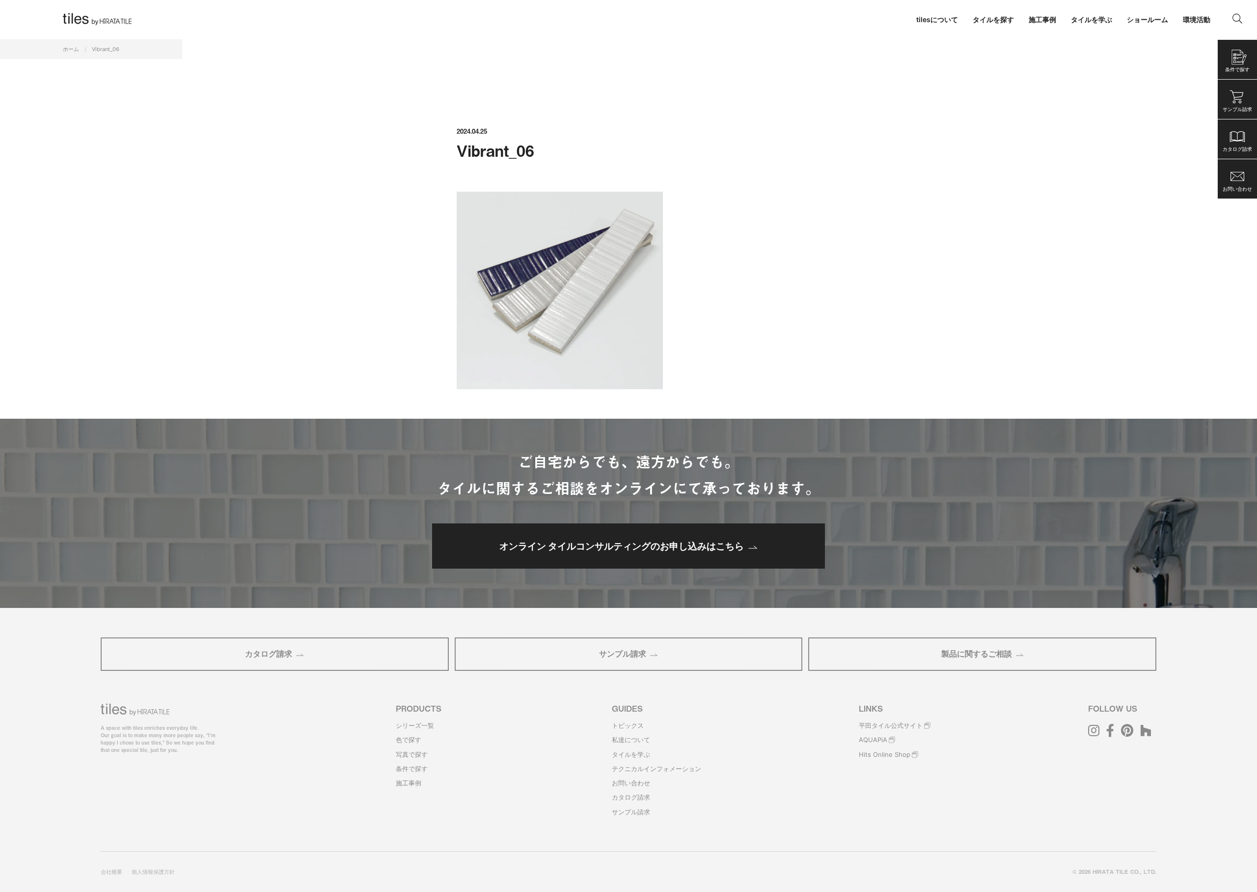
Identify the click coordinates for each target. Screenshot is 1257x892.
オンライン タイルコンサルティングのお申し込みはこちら (621, 546)
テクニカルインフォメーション (656, 769)
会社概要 (111, 871)
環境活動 (1196, 19)
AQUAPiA (873, 740)
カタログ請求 (268, 654)
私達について (631, 740)
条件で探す (412, 769)
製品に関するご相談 (976, 654)
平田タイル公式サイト (891, 725)
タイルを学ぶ (631, 754)
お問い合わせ (631, 783)
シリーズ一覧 (415, 725)
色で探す (408, 740)
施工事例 (408, 783)
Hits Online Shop (884, 754)
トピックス (628, 725)
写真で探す (412, 754)
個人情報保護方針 (153, 871)
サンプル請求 (622, 654)
